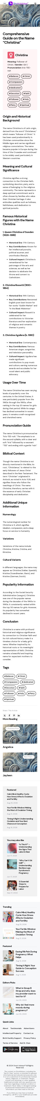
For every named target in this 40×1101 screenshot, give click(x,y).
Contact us (28, 1033)
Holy (27, 99)
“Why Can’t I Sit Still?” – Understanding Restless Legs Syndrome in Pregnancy (25, 866)
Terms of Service (10, 1043)
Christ (27, 76)
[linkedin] (19, 715)
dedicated (16, 87)
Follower (15, 99)
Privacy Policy (30, 1038)
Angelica (8, 747)
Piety (13, 105)
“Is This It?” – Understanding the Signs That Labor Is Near (25, 848)
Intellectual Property (12, 1033)
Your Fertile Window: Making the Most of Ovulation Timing (19, 808)
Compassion (16, 82)
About (5, 1028)
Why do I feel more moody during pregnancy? (25, 1007)
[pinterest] (14, 715)
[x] (5, 715)
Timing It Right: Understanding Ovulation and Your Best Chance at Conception (20, 821)
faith (27, 93)
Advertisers (29, 1028)
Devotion (15, 93)
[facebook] (9, 715)
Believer (14, 76)
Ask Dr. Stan (25, 1043)
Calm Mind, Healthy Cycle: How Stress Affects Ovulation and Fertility (20, 796)
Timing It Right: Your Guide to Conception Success (26, 968)
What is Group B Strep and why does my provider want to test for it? (26, 992)
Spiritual (25, 105)
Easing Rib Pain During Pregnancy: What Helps (26, 954)
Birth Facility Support (12, 1038)
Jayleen (7, 775)
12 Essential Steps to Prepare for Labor (24, 885)
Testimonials (16, 1028)
